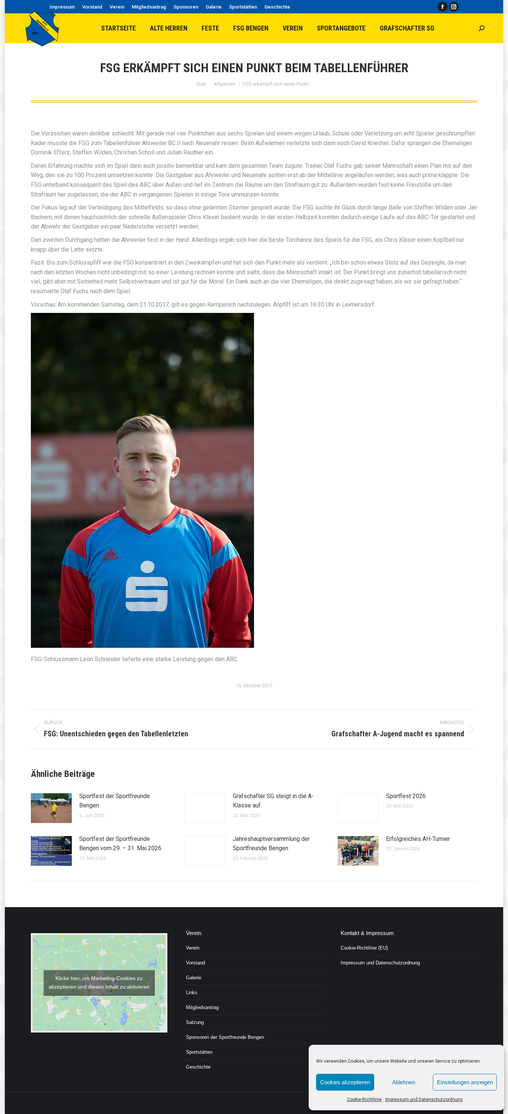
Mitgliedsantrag (202, 1007)
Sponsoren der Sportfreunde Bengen (225, 1037)
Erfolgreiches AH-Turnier (418, 838)
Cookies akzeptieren (345, 1082)
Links (191, 992)
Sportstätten (199, 1052)
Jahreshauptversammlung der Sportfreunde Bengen (271, 843)
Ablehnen (403, 1082)
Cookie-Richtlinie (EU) (364, 948)
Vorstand (195, 963)
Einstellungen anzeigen (465, 1082)
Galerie (193, 977)
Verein (192, 948)
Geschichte (198, 1067)
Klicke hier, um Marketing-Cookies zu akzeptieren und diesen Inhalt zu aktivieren (99, 982)
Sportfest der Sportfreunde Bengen (114, 801)
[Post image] (51, 808)
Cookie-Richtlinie (364, 1099)
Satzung (195, 1022)
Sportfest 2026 (406, 796)
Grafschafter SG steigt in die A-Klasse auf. (273, 801)
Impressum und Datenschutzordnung (424, 1099)
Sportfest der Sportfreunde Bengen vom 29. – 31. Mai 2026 (120, 843)
